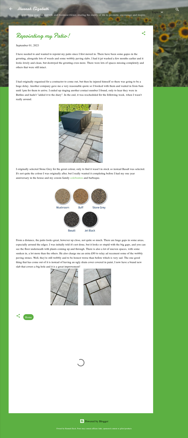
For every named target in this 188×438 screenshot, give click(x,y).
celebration (77, 177)
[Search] (177, 10)
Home (28, 317)
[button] (143, 34)
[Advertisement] (168, 81)
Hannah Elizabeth (33, 9)
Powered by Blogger (96, 421)
